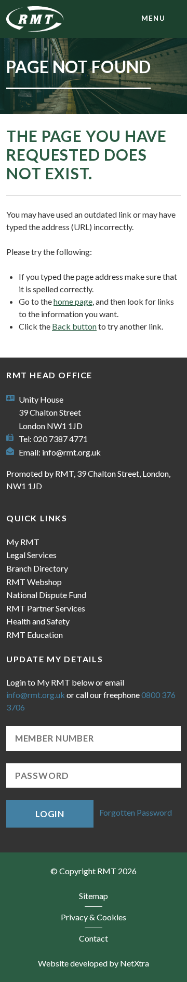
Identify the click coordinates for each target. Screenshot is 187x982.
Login (49, 813)
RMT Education (34, 634)
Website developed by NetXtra (93, 963)
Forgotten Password (135, 813)
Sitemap (93, 896)
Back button (74, 326)
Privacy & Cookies (93, 917)
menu (153, 18)
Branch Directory (37, 568)
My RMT (22, 542)
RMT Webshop (34, 582)
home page (73, 301)
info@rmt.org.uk (71, 452)
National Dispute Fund (46, 595)
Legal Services (31, 555)
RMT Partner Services (45, 608)
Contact (93, 938)
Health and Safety (38, 621)
